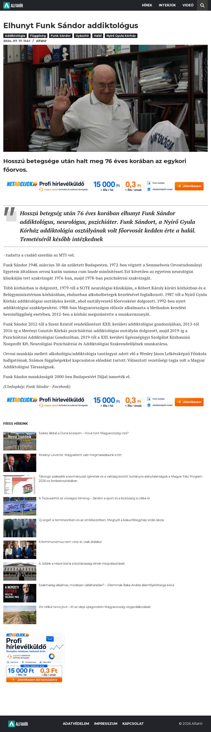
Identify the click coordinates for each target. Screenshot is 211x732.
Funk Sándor (61, 36)
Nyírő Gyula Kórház (121, 36)
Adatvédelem (76, 724)
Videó (188, 5)
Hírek (147, 5)
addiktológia (15, 36)
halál (98, 36)
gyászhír (82, 36)
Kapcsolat (133, 724)
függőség (38, 36)
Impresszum (105, 724)
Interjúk (167, 5)
